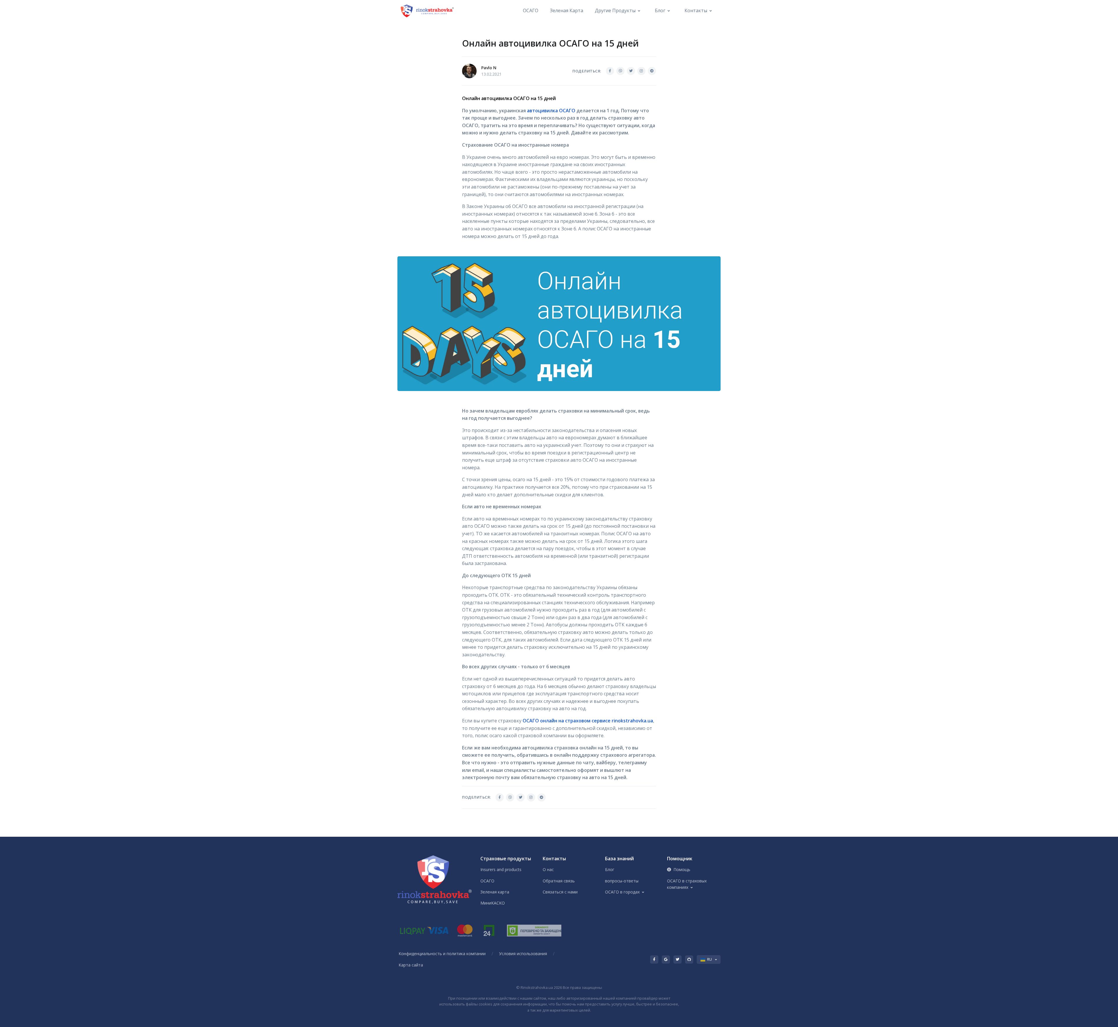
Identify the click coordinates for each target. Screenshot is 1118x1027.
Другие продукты (615, 10)
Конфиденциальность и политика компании (442, 953)
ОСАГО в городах (622, 892)
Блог (660, 10)
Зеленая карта (566, 10)
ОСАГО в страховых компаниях (687, 884)
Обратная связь (559, 881)
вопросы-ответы (621, 881)
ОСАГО (530, 10)
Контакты (695, 10)
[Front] (427, 11)
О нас (548, 869)
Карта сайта (411, 965)
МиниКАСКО (492, 903)
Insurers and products (500, 869)
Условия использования (523, 953)
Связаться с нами (560, 892)
